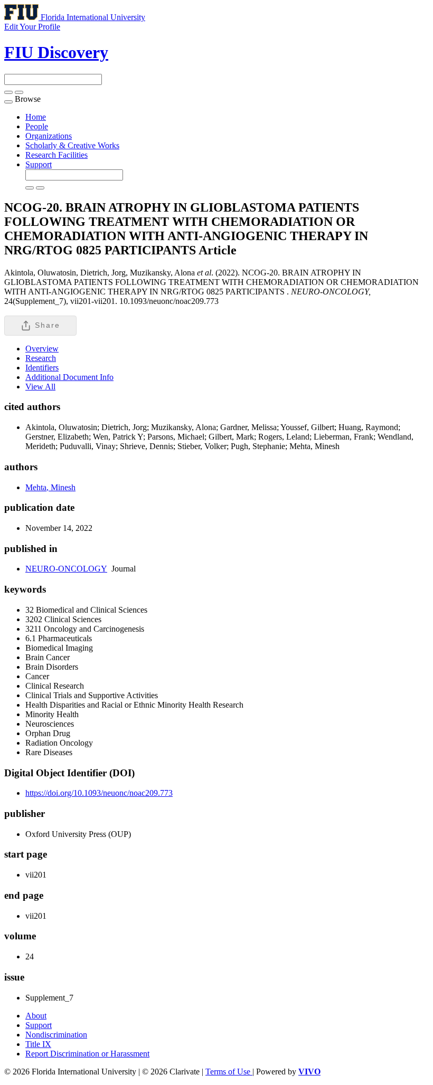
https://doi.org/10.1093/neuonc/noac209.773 (99, 792)
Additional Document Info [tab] (69, 377)
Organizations (48, 135)
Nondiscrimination (56, 1034)
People (36, 126)
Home (35, 116)
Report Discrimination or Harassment (87, 1053)
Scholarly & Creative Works (72, 145)
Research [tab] (40, 358)
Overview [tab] (42, 348)
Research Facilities (56, 154)
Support (38, 164)
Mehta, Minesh (50, 487)
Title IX (38, 1044)
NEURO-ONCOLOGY (66, 568)
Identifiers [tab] (42, 367)
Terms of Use (228, 1071)
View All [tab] (40, 386)
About (35, 1015)
